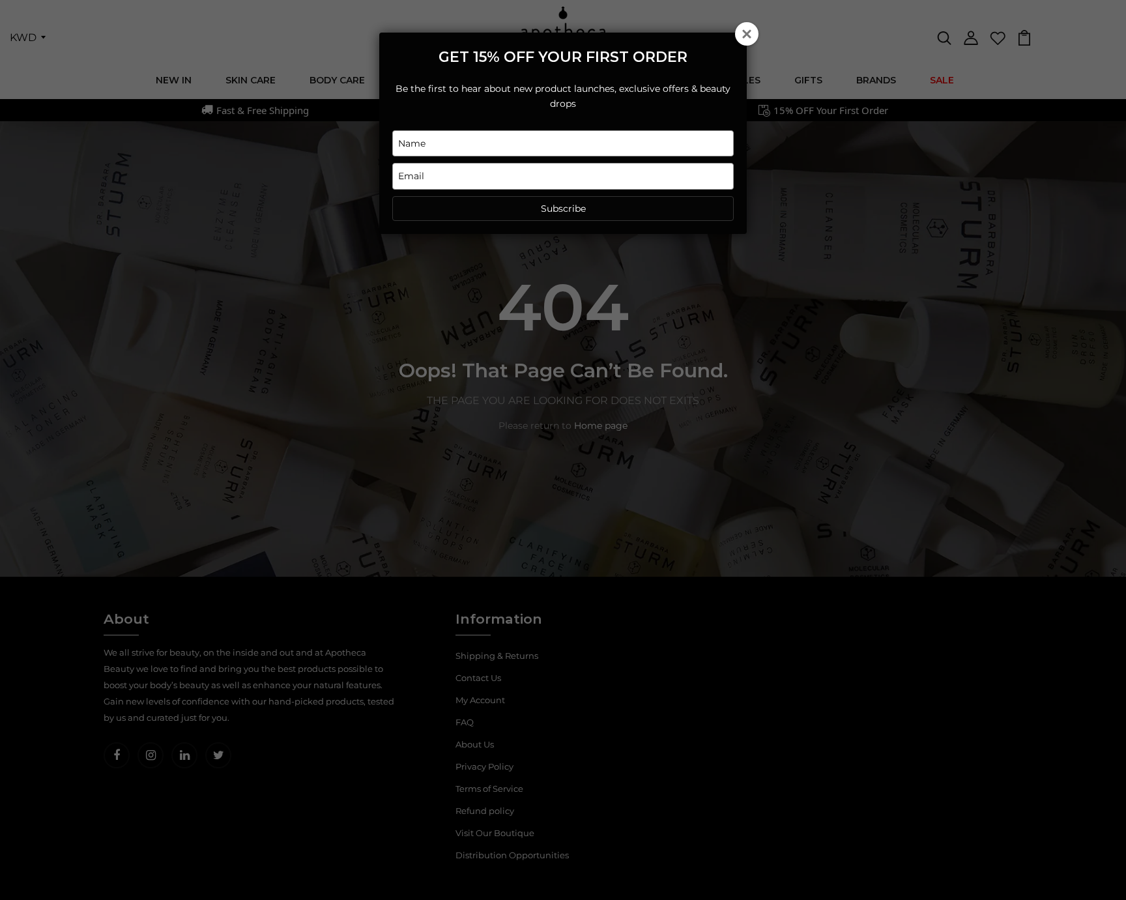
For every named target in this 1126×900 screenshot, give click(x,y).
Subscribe (563, 208)
